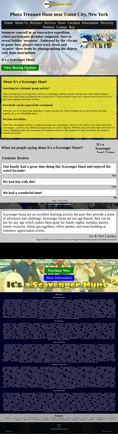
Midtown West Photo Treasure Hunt (42, 350)
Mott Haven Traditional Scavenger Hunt (20, 370)
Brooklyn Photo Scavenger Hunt (36, 316)
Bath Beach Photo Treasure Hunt (27, 349)
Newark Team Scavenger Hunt (85, 410)
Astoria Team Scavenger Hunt (24, 404)
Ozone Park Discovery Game (94, 324)
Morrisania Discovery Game (63, 339)
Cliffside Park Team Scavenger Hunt (100, 403)
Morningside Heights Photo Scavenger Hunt (92, 307)
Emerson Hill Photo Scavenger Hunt (29, 304)
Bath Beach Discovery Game (80, 333)
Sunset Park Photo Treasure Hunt (64, 347)
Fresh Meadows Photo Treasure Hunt (102, 352)
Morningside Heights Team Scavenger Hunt (81, 403)
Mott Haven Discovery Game (35, 328)
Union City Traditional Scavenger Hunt (34, 374)
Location (73, 23)
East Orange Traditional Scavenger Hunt (74, 377)
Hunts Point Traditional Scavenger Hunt (29, 368)
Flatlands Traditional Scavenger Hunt (104, 367)
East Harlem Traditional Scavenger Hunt (99, 378)
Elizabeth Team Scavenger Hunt (29, 396)
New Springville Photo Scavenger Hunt (35, 303)
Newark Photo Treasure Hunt (39, 353)
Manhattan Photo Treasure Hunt (80, 347)
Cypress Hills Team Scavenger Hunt (45, 393)
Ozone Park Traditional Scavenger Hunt (39, 370)
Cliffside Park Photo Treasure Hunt (25, 357)
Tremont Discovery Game (30, 329)
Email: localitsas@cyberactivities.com (59, 429)
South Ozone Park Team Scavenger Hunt (16, 405)
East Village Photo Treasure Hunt (71, 348)
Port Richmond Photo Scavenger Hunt (100, 312)
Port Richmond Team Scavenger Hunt (57, 404)
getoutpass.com (65, 419)
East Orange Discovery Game (37, 331)
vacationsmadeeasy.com (33, 418)
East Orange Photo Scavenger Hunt (73, 307)
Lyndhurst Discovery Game (43, 326)
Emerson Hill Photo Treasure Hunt (75, 350)
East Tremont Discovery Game (103, 337)
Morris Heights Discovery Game (41, 323)
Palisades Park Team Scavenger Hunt (67, 398)
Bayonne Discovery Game (9, 333)
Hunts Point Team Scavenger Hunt (95, 409)
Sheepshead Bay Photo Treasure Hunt (30, 347)
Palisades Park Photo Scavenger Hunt (11, 304)
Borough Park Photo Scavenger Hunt (82, 299)
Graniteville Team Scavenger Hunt (78, 393)
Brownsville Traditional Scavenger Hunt (25, 379)
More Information (59, 278)
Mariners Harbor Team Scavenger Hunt (104, 401)
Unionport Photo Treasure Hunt (11, 358)
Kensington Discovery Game (66, 333)
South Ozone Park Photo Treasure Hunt (13, 344)
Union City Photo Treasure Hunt (21, 354)
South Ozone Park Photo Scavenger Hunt (54, 311)
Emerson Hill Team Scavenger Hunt (36, 410)
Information (90, 23)
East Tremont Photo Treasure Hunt (41, 346)
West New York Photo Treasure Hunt (60, 355)
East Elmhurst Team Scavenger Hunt (101, 398)
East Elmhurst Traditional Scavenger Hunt (49, 367)
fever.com (83, 419)
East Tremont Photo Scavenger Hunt (53, 316)
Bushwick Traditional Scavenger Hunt (19, 386)
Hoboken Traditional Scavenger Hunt (99, 381)
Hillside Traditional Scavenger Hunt (70, 380)
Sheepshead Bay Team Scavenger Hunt (39, 406)
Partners (49, 27)
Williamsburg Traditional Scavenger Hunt (36, 385)
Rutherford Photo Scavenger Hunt (78, 302)
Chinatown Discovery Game (32, 337)
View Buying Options (20, 68)
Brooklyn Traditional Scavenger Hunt (19, 375)
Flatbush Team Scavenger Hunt (37, 401)
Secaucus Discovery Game (88, 327)
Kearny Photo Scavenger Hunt (99, 304)
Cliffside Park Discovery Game (99, 331)
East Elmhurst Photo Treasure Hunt (87, 344)
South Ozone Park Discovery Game (15, 332)
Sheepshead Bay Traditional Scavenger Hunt (94, 369)
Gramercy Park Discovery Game (19, 324)
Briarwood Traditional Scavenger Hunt (85, 367)
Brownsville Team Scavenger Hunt (51, 405)
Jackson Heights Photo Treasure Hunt (86, 360)
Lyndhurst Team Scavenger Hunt (63, 409)
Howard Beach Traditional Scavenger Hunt (94, 370)
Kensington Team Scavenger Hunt (10, 403)
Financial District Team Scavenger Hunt (99, 394)
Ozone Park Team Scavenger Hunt (81, 400)
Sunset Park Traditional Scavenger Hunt (16, 385)
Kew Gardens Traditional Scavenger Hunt (98, 386)
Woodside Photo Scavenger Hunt (18, 306)
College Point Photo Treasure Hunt (68, 354)
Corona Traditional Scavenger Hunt (11, 367)
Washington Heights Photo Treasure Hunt (67, 352)
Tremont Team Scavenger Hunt (30, 400)
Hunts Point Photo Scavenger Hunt (83, 304)
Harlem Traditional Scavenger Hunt (63, 383)
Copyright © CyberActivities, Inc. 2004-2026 (107, 431)
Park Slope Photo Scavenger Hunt (30, 302)
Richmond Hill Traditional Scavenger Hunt (41, 372)
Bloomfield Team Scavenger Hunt (101, 410)
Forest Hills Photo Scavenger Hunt (70, 306)
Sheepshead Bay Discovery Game (63, 332)
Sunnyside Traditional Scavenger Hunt (44, 379)
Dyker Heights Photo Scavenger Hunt (81, 317)
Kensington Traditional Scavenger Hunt (38, 386)
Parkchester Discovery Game (34, 324)
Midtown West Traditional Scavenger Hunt (82, 383)
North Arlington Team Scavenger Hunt (51, 408)
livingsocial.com (74, 419)
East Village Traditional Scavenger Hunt (70, 373)
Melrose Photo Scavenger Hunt (98, 317)
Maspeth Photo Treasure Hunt (61, 357)
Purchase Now (59, 270)
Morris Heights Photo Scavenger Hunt (73, 311)
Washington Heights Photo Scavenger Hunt (48, 308)
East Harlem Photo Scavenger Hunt (81, 314)
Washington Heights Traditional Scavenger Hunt (50, 368)
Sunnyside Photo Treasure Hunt (26, 350)
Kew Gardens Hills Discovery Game (73, 326)
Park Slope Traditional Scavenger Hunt (93, 385)
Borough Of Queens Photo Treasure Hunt (105, 354)
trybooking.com (100, 419)
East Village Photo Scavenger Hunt (94, 313)
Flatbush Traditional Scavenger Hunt (75, 370)
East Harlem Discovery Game (9, 334)
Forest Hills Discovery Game (75, 337)
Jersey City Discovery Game (103, 338)
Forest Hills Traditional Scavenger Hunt (29, 367)
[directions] (59, 261)
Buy (72, 27)
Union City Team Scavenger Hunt (41, 399)
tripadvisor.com (77, 418)
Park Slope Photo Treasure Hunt (91, 346)
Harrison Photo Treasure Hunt (58, 358)
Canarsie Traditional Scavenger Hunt (53, 380)
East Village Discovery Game (102, 327)
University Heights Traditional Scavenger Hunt (77, 386)
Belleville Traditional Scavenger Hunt (71, 368)
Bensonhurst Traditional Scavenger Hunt (80, 372)
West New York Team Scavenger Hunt (70, 401)
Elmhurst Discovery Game (44, 329)
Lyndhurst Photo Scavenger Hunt (65, 314)
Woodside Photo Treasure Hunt (67, 359)
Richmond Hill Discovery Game (54, 334)
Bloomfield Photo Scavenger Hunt (103, 316)
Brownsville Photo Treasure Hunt (107, 349)
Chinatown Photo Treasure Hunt (43, 355)
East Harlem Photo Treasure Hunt (87, 348)
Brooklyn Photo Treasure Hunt (92, 355)
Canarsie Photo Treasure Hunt (10, 350)
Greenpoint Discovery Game (47, 332)
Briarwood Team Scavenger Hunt (74, 406)
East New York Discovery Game (65, 324)
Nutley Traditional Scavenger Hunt (15, 380)
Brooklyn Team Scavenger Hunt (101, 405)
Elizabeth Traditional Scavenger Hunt (93, 377)
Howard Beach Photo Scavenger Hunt (86, 316)
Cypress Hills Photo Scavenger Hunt (42, 309)
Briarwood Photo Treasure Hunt (59, 362)
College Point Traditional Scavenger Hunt (100, 372)
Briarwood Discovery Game (61, 337)
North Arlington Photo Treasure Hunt (16, 352)
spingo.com (68, 418)
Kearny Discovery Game (88, 326)
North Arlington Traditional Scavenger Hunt (44, 383)
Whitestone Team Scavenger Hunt (19, 410)
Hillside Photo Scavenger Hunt (91, 301)
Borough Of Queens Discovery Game (96, 336)
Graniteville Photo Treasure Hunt (77, 357)
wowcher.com (91, 419)
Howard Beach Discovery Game (102, 326)
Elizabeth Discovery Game (61, 327)
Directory (107, 23)
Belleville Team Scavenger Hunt (91, 399)
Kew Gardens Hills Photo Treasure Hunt (44, 357)
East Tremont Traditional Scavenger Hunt (50, 373)
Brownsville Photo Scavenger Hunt (77, 313)
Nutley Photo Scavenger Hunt (66, 308)
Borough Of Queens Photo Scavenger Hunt (28, 317)
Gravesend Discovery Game (80, 336)
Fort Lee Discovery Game (82, 334)
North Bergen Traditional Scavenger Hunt (34, 380)
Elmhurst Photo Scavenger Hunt (21, 307)
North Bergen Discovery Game (24, 334)
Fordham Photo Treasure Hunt (91, 349)
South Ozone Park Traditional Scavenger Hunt (18, 381)
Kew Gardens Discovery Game (46, 337)
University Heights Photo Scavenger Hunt (23, 313)
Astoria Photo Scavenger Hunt (18, 303)
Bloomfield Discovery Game (56, 326)
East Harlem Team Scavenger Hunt (11, 393)
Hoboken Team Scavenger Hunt (13, 394)
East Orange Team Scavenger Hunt (30, 394)
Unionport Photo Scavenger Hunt (64, 317)
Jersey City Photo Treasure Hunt (91, 362)
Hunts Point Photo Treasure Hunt (83, 359)
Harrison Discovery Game (75, 327)
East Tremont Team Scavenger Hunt (80, 394)
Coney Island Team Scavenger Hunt (98, 400)
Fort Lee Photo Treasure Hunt (52, 354)
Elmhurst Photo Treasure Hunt (76, 355)
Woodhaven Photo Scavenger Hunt (29, 308)
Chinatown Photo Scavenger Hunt (29, 312)
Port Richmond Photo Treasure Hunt (70, 344)
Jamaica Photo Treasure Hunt (10, 357)
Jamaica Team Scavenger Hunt (25, 399)
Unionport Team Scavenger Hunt (34, 405)
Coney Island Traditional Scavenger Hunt (21, 378)
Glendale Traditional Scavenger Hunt (73, 375)
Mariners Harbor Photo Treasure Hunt (86, 354)
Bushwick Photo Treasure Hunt (54, 353)
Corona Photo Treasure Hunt (108, 357)
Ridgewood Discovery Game (81, 328)
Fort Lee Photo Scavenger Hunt (98, 299)
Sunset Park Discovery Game (95, 333)
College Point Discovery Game (50, 328)
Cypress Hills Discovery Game (11, 336)
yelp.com (93, 418)
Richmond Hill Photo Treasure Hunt (12, 347)
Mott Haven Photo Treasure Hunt (25, 346)
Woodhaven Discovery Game (22, 338)
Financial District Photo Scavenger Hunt (48, 312)
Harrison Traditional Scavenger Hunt (58, 370)
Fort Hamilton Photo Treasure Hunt (92, 350)
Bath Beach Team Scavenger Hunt (58, 399)
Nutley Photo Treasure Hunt (87, 358)
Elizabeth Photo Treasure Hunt (57, 346)
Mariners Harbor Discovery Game (66, 328)
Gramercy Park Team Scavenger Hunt (45, 409)
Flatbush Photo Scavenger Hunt (92, 309)
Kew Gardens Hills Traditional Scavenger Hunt (84, 379)
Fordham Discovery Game (85, 323)
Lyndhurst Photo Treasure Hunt (107, 355)
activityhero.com (55, 419)
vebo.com (24, 418)
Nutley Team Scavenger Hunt (91, 395)
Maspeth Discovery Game (109, 333)
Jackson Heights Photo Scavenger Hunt (52, 306)
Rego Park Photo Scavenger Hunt (65, 312)
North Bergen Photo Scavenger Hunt (60, 309)
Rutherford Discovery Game (48, 327)
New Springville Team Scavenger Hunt (55, 395)
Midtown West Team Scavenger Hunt (93, 404)
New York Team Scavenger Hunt (28, 409)
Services (50, 23)
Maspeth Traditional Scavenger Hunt (75, 369)
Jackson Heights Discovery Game (38, 338)
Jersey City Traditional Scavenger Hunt (66, 384)
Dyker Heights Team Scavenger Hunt (86, 408)
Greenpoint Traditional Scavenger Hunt (15, 369)
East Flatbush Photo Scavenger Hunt (98, 308)
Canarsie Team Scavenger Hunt (46, 394)
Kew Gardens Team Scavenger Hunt (75, 404)
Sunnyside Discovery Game (74, 329)
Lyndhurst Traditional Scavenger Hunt (91, 375)
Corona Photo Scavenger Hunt (14, 314)
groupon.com (111, 418)
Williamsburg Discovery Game (83, 331)
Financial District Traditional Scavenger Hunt (55, 369)
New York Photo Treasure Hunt (59, 350)
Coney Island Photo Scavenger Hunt (15, 311)
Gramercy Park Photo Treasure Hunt (39, 348)
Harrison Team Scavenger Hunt (13, 396)
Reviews (36, 23)
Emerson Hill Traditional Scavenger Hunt (34, 369)
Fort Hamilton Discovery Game (25, 323)
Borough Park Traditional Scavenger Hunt (21, 372)
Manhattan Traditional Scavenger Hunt (24, 383)
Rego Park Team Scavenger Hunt (103, 408)
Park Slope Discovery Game (23, 333)
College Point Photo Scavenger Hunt (47, 304)
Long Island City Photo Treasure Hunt (97, 347)
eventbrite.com (45, 418)
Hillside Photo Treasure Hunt (73, 358)
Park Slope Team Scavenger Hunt (61, 393)
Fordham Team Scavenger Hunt (84, 398)
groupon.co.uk (27, 419)
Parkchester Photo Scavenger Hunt (71, 318)
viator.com (7, 418)
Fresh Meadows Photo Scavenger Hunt (65, 304)
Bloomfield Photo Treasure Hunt (107, 346)
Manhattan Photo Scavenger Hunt (30, 314)
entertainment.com (37, 419)
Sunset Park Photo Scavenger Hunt (47, 317)
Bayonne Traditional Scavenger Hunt (17, 374)
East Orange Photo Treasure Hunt (27, 355)
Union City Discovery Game (51, 331)
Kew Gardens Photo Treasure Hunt (99, 353)
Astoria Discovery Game (89, 337)
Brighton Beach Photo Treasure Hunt (52, 344)
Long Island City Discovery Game (15, 329)
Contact (61, 27)
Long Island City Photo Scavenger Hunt (74, 301)
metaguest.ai (46, 419)
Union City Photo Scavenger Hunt (98, 314)
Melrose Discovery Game (18, 337)
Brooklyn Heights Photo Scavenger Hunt (14, 299)
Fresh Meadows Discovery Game (32, 332)
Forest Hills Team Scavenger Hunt (68, 408)
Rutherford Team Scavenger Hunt (57, 406)
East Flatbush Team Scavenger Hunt (54, 410)
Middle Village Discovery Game (89, 329)
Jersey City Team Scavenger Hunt (39, 404)
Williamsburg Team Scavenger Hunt (64, 400)
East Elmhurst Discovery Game (100, 323)
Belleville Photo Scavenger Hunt (76, 309)
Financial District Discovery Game (93, 332)
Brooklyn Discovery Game (39, 336)
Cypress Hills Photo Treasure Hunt (59, 349)
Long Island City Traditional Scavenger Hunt (74, 374)
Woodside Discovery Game (25, 336)
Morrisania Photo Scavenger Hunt (107, 303)
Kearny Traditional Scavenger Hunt (60, 378)
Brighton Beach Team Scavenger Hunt (12, 408)
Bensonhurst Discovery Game (96, 334)
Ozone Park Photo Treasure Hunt (43, 349)
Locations (59, 424)
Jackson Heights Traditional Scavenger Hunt (86, 384)
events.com (53, 418)
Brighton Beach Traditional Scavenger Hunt (58, 381)
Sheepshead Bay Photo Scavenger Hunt (92, 311)
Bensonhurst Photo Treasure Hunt (22, 348)
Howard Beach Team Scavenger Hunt (49, 398)
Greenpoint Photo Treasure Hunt (75, 362)
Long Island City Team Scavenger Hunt (74, 395)
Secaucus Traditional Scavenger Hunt (55, 385)
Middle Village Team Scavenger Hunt (43, 403)
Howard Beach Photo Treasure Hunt (34, 360)
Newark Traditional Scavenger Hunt (49, 384)
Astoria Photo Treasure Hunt (32, 352)
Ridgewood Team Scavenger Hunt (84, 405)
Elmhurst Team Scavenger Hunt (75, 399)
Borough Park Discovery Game (49, 324)
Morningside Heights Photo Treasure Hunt (33, 344)
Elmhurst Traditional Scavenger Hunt (57, 386)
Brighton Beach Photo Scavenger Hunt (89, 303)
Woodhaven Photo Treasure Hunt (93, 357)
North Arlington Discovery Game (19, 328)
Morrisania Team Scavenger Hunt (45, 396)
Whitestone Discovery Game (80, 324)
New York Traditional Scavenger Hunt (37, 375)
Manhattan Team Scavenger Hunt (32, 398)
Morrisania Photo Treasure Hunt (20, 359)
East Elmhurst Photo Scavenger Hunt (13, 302)
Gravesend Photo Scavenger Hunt (71, 303)
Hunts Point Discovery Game (9, 323)
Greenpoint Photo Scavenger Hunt (64, 299)
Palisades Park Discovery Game (56, 323)
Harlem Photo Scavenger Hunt (69, 316)
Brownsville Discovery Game (10, 326)
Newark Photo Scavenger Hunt (81, 308)
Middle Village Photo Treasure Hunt (28, 358)
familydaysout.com (102, 418)
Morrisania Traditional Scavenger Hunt (30, 384)
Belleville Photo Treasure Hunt (17, 360)
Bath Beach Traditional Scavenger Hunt (89, 368)
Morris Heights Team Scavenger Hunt (61, 403)
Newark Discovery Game (52, 333)
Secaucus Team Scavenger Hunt (53, 401)
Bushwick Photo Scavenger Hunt (34, 306)
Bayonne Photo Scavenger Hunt (107, 301)
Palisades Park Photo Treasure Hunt (74, 346)
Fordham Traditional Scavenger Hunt (88, 373)
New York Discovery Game (104, 329)
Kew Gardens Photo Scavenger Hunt (19, 316)
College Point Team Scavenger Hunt (63, 394)
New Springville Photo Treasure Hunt (105, 348)
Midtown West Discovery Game (38, 333)
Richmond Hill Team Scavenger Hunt (106, 406)
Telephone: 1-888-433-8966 (9, 431)
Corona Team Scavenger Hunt (70, 410)
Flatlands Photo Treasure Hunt (55, 348)
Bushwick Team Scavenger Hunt (68, 405)
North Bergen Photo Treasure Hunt (47, 347)
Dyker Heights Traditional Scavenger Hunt (74, 385)
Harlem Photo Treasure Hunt (84, 353)
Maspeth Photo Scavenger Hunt (46, 302)
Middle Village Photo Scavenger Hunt (55, 307)
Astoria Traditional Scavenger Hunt (87, 380)
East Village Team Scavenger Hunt (15, 398)
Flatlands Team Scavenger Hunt (106, 399)
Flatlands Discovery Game (78, 332)
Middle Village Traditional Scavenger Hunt (79, 378)
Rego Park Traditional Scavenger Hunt (94, 374)
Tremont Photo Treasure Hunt (103, 344)
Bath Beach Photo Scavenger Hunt (59, 313)
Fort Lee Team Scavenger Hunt (61, 396)
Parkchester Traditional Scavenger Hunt (63, 379)
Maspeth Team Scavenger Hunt (90, 406)
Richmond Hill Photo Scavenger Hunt (96, 302)
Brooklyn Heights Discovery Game (67, 331)
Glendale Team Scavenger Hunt (28, 393)
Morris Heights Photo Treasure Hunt (48, 352)
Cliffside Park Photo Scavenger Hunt (42, 313)
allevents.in (85, 418)
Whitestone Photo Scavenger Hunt (37, 307)
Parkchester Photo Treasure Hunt (76, 349)
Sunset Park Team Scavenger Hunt (22, 395)
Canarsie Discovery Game (39, 334)
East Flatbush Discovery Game (53, 338)
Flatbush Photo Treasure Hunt (98, 359)
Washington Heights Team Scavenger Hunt (12, 400)
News (62, 23)
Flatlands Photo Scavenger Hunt (48, 299)
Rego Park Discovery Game (109, 324)
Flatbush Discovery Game (19, 327)
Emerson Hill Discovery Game (33, 327)
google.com (18, 419)
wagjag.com (60, 418)
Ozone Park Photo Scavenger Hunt (38, 301)
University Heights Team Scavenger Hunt (32, 408)
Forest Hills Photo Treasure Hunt (11, 355)
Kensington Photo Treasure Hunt (51, 359)
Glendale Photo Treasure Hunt (102, 358)
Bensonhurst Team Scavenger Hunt (46, 400)
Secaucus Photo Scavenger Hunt (62, 302)
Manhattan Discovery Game (66, 336)
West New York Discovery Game (59, 329)
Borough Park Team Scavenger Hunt (78, 396)
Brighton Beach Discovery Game (97, 328)
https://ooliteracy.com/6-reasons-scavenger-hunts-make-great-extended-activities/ (77, 239)
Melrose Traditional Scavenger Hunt (38, 377)
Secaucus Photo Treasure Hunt (35, 359)
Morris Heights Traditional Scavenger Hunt (41, 378)
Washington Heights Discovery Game (26, 326)
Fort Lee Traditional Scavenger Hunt (56, 377)
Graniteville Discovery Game (71, 323)
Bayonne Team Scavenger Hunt (87, 401)
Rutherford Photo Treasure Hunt (69, 360)
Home (8, 23)
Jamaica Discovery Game (52, 336)
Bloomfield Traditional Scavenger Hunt (53, 374)
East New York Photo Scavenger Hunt (47, 314)
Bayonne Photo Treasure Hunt (69, 353)
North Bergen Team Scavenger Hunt (21, 401)
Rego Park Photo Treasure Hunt (24, 353)
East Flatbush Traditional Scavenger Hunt (66, 388)
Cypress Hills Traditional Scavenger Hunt (103, 383)
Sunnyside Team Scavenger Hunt (95, 393)
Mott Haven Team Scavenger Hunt (21, 406)
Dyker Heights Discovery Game (88, 338)
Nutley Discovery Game (109, 334)
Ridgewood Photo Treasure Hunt (84, 352)
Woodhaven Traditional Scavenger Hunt (38, 381)
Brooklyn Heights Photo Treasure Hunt (52, 360)
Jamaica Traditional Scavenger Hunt (67, 367)
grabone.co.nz (16, 418)
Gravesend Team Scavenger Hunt (79, 409)
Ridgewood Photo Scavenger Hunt (54, 318)
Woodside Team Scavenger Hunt (66, 411)
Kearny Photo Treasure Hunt (102, 360)
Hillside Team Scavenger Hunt (38, 395)
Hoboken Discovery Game (108, 332)
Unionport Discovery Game (23, 331)
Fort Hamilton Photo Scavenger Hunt (55, 301)
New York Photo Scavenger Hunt (32, 299)
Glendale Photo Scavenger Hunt (87, 306)
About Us (21, 23)
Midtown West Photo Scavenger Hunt (20, 301)
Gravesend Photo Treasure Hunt (37, 354)
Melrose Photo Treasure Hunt (43, 358)
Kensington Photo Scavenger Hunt (82, 312)
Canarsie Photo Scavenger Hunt (102, 306)
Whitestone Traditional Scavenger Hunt (20, 377)
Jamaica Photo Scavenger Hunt (13, 308)
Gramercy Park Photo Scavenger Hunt (23, 309)
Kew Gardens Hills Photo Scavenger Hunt (34, 311)
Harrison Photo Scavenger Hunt (13, 312)
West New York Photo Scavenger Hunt (54, 303)
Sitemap (59, 426)
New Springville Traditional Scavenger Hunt (79, 381)
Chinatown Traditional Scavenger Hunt (60, 372)
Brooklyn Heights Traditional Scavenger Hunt (29, 373)
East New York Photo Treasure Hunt (42, 362)
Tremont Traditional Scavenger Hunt (56, 375)
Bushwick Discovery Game (68, 334)
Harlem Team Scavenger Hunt (26, 403)
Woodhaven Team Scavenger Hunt (95, 396)
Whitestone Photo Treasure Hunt (11, 349)
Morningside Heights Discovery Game (70, 338)
